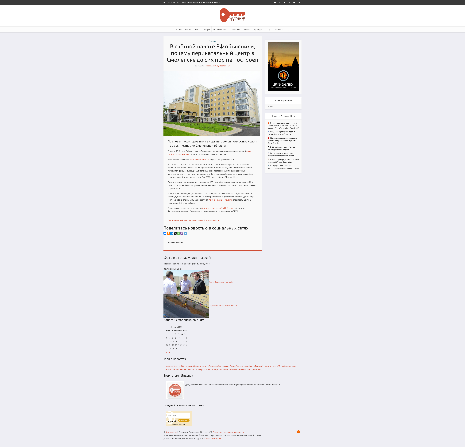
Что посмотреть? (270, 366)
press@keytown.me (212, 438)
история (196, 369)
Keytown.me (171, 432)
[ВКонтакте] (164, 233)
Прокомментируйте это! (216, 66)
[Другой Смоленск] (283, 66)
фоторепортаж (254, 369)
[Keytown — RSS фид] (299, 2)
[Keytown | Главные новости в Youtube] (289, 2)
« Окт (168, 352)
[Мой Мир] (171, 233)
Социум (206, 29)
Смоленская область (245, 366)
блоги (281, 366)
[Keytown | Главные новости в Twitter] (284, 2)
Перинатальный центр (179, 220)
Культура (258, 29)
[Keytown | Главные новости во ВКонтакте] (274, 2)
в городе (178, 369)
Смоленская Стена (227, 366)
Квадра (197, 366)
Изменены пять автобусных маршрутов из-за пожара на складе (283, 166)
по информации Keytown (220, 200)
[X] (175, 233)
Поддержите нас (193, 2)
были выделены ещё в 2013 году (217, 208)
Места (188, 29)
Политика (235, 29)
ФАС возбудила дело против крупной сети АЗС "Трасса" (281, 132)
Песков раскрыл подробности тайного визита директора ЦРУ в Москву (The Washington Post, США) (283, 125)
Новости (205, 366)
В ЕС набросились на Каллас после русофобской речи (281, 148)
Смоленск (213, 366)
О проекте (167, 2)
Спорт (268, 29)
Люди (179, 29)
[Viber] (181, 233)
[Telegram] (185, 233)
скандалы (237, 369)
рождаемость (196, 220)
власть (185, 369)
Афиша (278, 29)
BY (229, 66)
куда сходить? (207, 369)
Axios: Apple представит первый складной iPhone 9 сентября (283, 160)
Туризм (258, 366)
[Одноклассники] (168, 233)
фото (244, 369)
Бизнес (247, 29)
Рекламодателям (179, 2)
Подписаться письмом (178, 424)
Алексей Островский (184, 366)
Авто (197, 29)
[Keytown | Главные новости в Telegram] (294, 2)
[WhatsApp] (178, 233)
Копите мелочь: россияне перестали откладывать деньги (281, 154)
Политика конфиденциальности (228, 432)
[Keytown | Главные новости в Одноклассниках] (279, 2)
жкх (190, 369)
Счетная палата (211, 220)
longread (170, 366)
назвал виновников (199, 159)
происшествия (226, 369)
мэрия (216, 369)
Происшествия (220, 29)
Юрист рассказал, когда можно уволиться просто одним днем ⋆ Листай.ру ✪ (282, 140)
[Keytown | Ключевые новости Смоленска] (232, 15)
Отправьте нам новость (210, 2)
